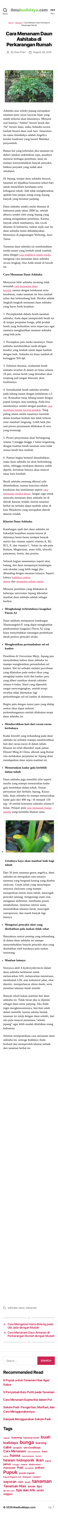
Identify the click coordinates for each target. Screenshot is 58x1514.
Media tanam (35, 1464)
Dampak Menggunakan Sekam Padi (27, 1419)
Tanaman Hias (14, 1486)
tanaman (42, 1481)
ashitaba (13, 1307)
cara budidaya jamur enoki (34, 254)
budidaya (10, 1443)
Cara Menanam (14, 1451)
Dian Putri (19, 52)
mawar (24, 1464)
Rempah (27, 1477)
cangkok (17, 1447)
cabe (7, 1447)
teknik (31, 1486)
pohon (39, 1467)
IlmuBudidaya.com (24, 1507)
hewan (9, 1460)
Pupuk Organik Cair (12, 1477)
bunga (27, 1442)
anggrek (6, 1438)
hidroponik (25, 1460)
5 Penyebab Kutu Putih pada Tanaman (28, 1392)
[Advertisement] (29, 1177)
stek (20, 1481)
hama (15, 1455)
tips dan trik (25, 1490)
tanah (28, 1482)
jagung (48, 1461)
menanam (31, 1307)
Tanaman (18, 23)
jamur (7, 1464)
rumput (36, 1477)
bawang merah (31, 1437)
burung (41, 1443)
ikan (40, 1460)
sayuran (9, 1481)
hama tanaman (28, 1456)
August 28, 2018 (42, 52)
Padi (20, 1467)
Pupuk (10, 1472)
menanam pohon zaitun (30, 581)
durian (5, 1456)
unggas (7, 1494)
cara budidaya (32, 1447)
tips (39, 1486)
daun (21, 1307)
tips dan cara (9, 1491)
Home (10, 23)
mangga (15, 1465)
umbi (40, 1490)
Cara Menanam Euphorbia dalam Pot (27, 1399)
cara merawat (34, 1452)
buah (45, 1437)
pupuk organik (27, 1473)
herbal (38, 1456)
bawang (16, 1437)
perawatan (29, 1468)
